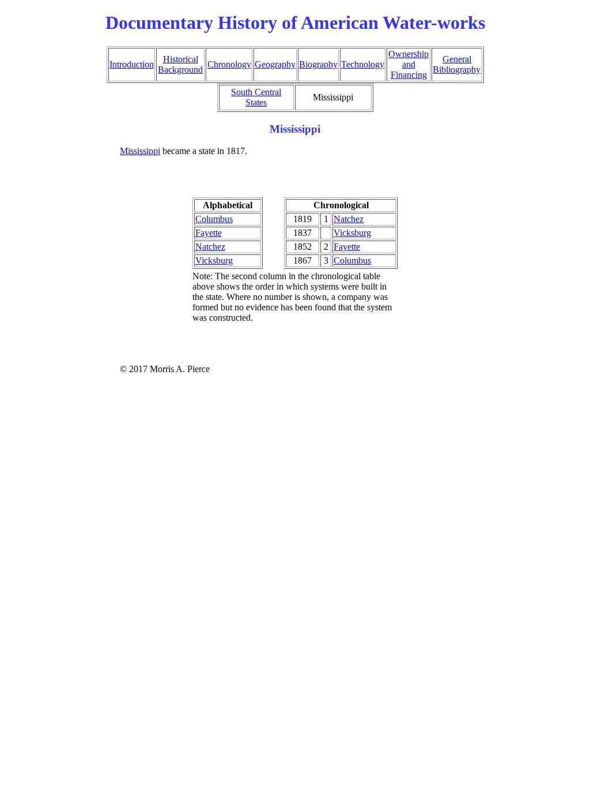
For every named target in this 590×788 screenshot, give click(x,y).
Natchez (210, 247)
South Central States (256, 97)
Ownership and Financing (408, 64)
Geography (275, 64)
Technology (362, 64)
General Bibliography (457, 64)
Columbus (214, 219)
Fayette (208, 233)
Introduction (131, 64)
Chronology (229, 64)
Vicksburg (214, 260)
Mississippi (140, 151)
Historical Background (180, 64)
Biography (318, 64)
